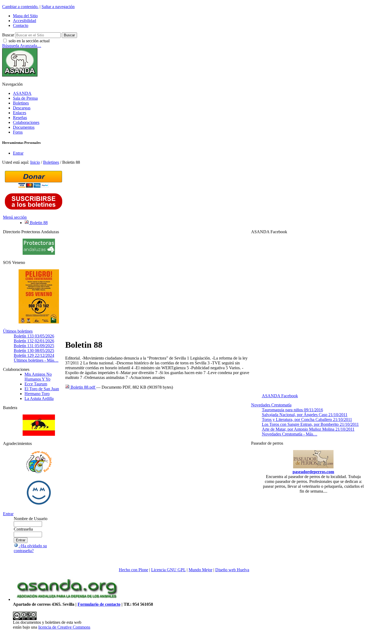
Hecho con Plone (133, 569)
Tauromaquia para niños (292, 409)
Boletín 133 (34, 336)
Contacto (20, 25)
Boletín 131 (34, 345)
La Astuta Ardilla (39, 398)
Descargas (21, 108)
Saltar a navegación (58, 6)
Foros (18, 132)
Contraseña (23, 529)
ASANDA (22, 93)
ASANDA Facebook (280, 395)
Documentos (23, 127)
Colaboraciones (26, 122)
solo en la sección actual (29, 41)
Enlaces (19, 112)
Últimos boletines (18, 331)
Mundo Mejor (200, 569)
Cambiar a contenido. (20, 6)
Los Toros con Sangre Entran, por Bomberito (310, 424)
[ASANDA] (19, 75)
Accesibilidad (24, 20)
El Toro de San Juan (42, 388)
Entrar (18, 153)
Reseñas (20, 117)
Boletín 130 (34, 350)
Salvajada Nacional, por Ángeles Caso (305, 414)
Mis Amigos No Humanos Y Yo (38, 376)
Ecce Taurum (36, 384)
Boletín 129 (34, 355)
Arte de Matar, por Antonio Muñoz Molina (308, 429)
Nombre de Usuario (30, 518)
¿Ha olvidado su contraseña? (30, 548)
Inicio (35, 162)
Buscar (8, 35)
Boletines (21, 103)
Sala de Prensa (25, 98)
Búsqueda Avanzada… (21, 45)
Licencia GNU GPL (168, 569)
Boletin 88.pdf (83, 387)
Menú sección (15, 217)
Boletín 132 (34, 341)
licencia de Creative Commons (64, 627)
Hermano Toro (37, 393)
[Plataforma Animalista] (39, 472)
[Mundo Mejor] (38, 504)
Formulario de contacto (99, 604)
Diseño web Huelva (232, 569)
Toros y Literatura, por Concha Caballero (307, 419)
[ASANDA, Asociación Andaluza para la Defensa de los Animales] (67, 599)
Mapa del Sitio (25, 15)
